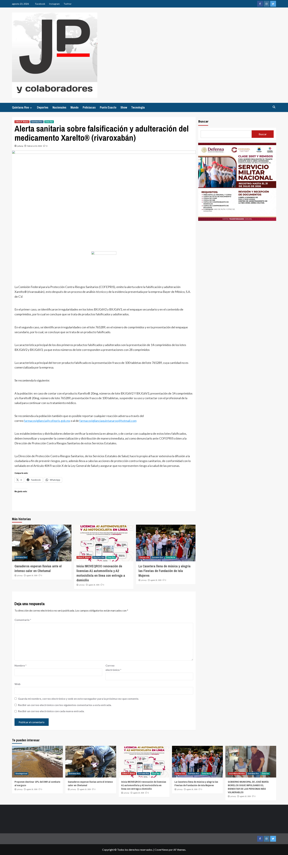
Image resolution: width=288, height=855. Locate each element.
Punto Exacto (108, 107)
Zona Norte (170, 557)
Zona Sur (49, 121)
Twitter (68, 3)
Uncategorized (21, 773)
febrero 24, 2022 (34, 146)
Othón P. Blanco (22, 121)
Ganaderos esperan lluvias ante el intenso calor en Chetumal (38, 568)
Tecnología (138, 107)
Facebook (40, 3)
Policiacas (89, 107)
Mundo (74, 107)
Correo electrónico (113, 667)
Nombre (20, 665)
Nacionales (59, 107)
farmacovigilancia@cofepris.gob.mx (47, 420)
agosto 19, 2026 (32, 575)
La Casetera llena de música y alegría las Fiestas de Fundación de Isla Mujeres (164, 571)
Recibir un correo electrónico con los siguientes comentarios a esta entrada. (65, 704)
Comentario (22, 619)
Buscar (203, 121)
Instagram (54, 3)
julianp (20, 146)
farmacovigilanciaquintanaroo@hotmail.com (107, 420)
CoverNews (161, 849)
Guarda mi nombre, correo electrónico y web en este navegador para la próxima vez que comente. (78, 698)
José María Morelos (237, 773)
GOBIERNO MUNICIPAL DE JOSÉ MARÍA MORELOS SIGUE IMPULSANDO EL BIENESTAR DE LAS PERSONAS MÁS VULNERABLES (248, 787)
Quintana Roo (20, 107)
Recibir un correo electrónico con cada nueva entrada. (51, 711)
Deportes (42, 107)
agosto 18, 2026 (94, 585)
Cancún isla (144, 557)
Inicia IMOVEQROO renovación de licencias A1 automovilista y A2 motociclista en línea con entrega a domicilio (100, 573)
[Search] (274, 107)
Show (123, 107)
